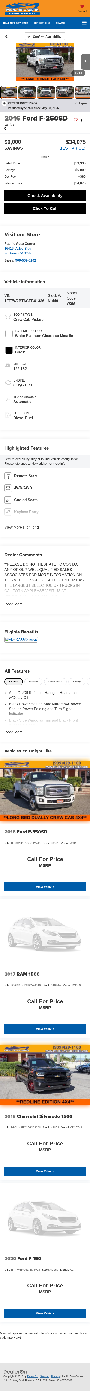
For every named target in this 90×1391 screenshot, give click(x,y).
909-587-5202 (25, 260)
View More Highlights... (23, 527)
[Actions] (82, 121)
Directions (42, 23)
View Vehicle (45, 887)
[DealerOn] (15, 1371)
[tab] (13, 681)
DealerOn (32, 1376)
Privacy (55, 1376)
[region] (45, 173)
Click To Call (45, 208)
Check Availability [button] (45, 195)
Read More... (14, 604)
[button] (15, 23)
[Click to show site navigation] (84, 23)
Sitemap (44, 1376)
